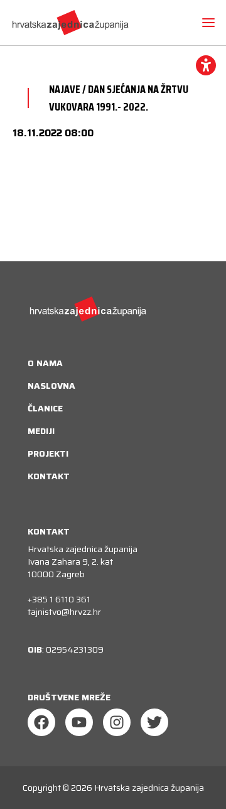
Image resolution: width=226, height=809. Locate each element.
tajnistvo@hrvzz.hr (64, 612)
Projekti (48, 453)
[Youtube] (79, 722)
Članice (45, 408)
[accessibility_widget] (206, 65)
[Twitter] (154, 722)
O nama (45, 363)
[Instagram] (117, 722)
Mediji (41, 431)
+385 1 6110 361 (59, 599)
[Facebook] (41, 722)
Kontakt (49, 476)
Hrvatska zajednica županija (149, 788)
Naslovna (51, 386)
